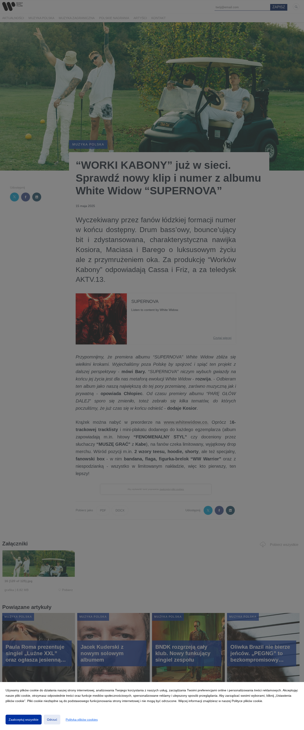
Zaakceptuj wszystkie (24, 719)
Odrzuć (52, 719)
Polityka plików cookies (82, 719)
